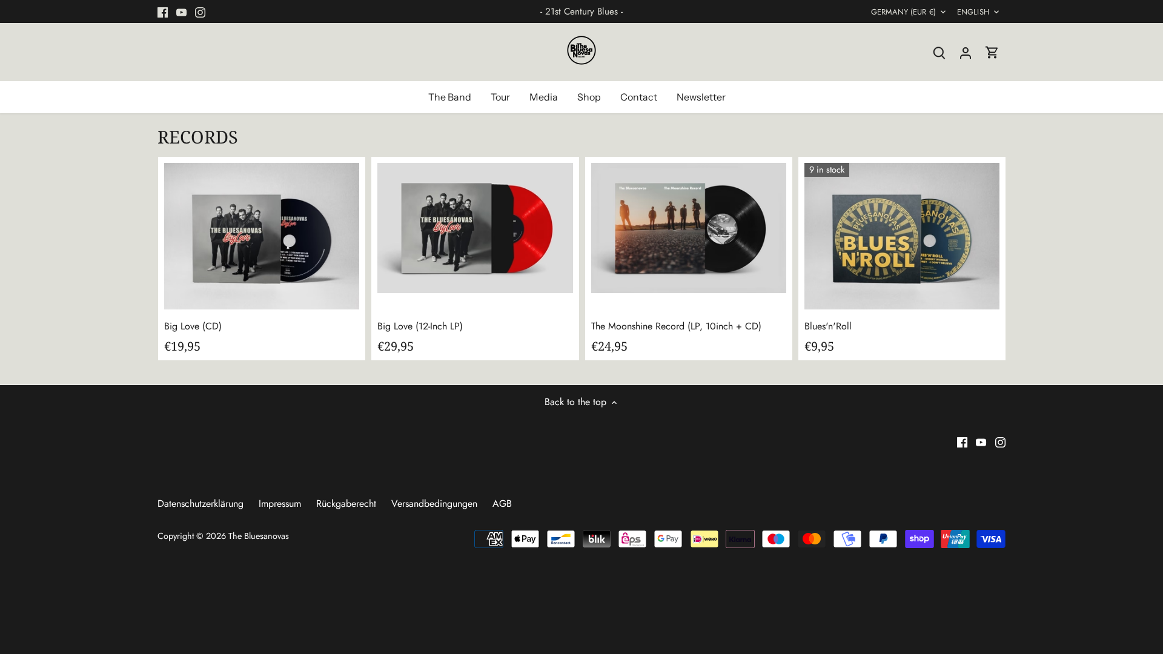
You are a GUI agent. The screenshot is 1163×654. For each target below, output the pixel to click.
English (973, 12)
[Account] (965, 51)
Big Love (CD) (193, 326)
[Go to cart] (992, 51)
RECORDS (197, 136)
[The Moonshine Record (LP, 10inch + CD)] (688, 228)
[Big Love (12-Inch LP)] (474, 228)
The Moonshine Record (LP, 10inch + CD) (676, 326)
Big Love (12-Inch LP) (420, 326)
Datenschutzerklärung (200, 503)
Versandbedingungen (434, 503)
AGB (502, 503)
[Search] (939, 51)
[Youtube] (181, 11)
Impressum (280, 503)
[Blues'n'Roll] (901, 236)
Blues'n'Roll (828, 326)
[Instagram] (200, 11)
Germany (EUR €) (903, 12)
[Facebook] (162, 11)
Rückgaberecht (346, 503)
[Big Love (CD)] (261, 236)
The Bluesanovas (258, 536)
